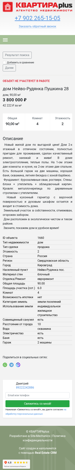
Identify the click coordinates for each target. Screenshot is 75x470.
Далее (9, 68)
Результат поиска (17, 55)
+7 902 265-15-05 (37, 18)
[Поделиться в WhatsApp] (5, 365)
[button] (37, 26)
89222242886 (25, 387)
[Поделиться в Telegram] (11, 365)
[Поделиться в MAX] (18, 365)
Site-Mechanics (40, 436)
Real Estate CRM (46, 452)
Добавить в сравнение (20, 62)
